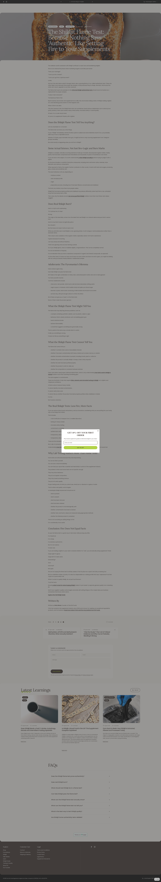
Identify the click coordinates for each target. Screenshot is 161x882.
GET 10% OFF (80, 447)
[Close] (98, 431)
